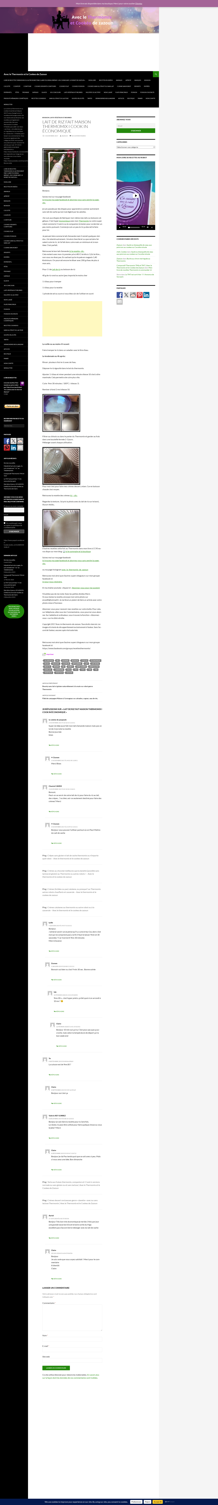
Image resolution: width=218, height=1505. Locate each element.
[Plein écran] (152, 227)
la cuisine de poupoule (58, 720)
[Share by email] (120, 302)
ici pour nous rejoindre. (52, 581)
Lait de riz (56, 269)
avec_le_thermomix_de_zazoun (75, 569)
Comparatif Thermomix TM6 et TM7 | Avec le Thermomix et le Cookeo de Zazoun (134, 266)
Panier (140, 98)
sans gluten (94, 666)
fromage (25, 92)
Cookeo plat (64, 86)
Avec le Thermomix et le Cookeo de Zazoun (25, 74)
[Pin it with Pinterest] (140, 295)
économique (64, 221)
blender (65, 660)
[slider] (134, 227)
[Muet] (148, 227)
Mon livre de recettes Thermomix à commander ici (134, 269)
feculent (55, 663)
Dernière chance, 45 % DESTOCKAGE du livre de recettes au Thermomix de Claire (14, 486)
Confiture (27, 86)
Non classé (108, 92)
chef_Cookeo (122, 252)
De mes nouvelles (9, 463)
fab (55, 992)
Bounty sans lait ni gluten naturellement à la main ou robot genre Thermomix (67, 686)
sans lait (48, 669)
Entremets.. (8, 92)
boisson (75, 660)
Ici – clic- (74, 495)
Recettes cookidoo (38, 98)
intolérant (77, 663)
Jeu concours (55, 92)
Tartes (89, 98)
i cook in (66, 663)
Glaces (44, 92)
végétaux (59, 672)
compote (16, 86)
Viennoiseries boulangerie (105, 98)
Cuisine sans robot (124, 86)
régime (56, 666)
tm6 (96, 669)
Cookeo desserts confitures (45, 86)
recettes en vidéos (106, 80)
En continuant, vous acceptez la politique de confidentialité (13, 525)
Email (6, 514)
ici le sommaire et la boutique (78, 551)
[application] (136, 195)
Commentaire (49, 1303)
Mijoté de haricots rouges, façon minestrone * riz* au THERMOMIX (13, 468)
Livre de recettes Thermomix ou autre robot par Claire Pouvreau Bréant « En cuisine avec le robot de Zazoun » (44, 80)
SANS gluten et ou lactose (59, 98)
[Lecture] (120, 227)
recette (47, 666)
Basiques (137, 80)
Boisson (147, 80)
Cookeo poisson (78, 86)
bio (58, 660)
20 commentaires (79, 136)
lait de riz (95, 663)
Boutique (130, 98)
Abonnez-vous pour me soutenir (86, 588)
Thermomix (84, 221)
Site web (46, 1356)
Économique (95, 660)
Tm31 (83, 669)
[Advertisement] (79, 52)
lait (86, 663)
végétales (48, 672)
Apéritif (128, 80)
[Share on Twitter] (126, 295)
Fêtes (17, 92)
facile (47, 663)
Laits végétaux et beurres (73, 92)
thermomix (59, 669)
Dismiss (138, 3)
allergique (49, 660)
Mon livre (92, 80)
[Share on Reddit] (133, 295)
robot (70, 666)
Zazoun (65, 136)
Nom (45, 1335)
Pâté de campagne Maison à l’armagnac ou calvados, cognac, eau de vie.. (70, 696)
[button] (136, 195)
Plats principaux (121, 92)
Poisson (134, 92)
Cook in (84, 660)
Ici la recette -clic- (76, 251)
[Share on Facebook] (120, 295)
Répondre (55, 745)
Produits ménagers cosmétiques (16, 98)
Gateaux (35, 92)
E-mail (45, 1346)
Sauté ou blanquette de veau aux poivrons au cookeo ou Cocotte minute (134, 246)
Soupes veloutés (78, 98)
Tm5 (89, 669)
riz (63, 666)
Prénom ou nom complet (13, 506)
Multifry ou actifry (93, 92)
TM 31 (69, 669)
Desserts (137, 86)
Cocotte (7, 86)
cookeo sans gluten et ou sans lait (101, 86)
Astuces (121, 98)
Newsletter (8, 104)
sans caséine (81, 666)
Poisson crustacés (147, 92)
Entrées (147, 86)
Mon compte (150, 98)
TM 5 (75, 669)
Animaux (119, 80)
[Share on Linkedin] (146, 295)
